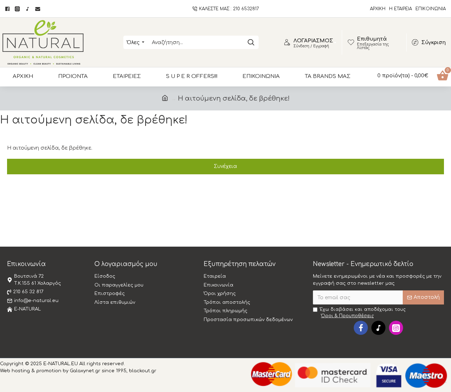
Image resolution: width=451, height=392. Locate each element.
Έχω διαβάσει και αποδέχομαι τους (363, 312)
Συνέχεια (225, 166)
